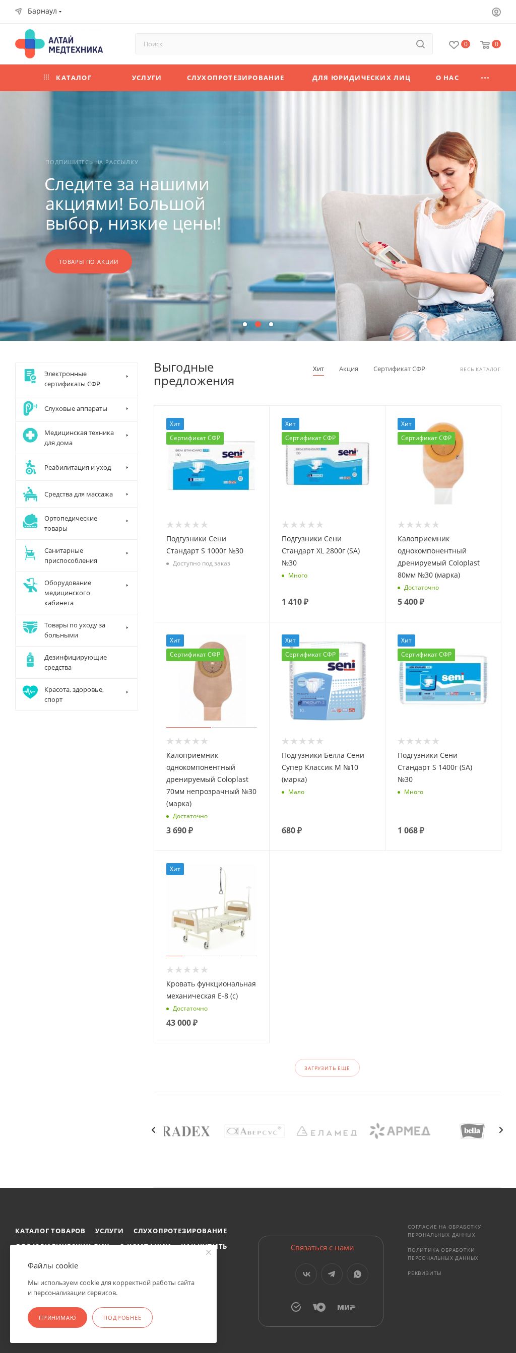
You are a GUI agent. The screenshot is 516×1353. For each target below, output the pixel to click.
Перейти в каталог (90, 251)
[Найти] (420, 43)
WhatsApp (357, 1274)
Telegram (332, 1274)
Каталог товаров (50, 1230)
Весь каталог (480, 369)
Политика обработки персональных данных (443, 1253)
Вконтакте (306, 1274)
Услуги (109, 1230)
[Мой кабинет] (496, 13)
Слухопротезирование (180, 1230)
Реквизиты (425, 1272)
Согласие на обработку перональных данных (444, 1230)
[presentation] (154, 1130)
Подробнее (122, 1317)
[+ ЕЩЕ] (485, 77)
